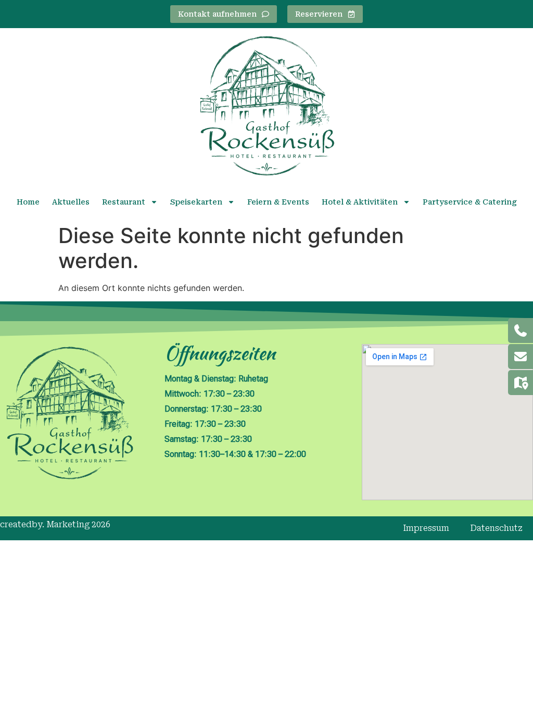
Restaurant (123, 202)
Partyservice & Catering (470, 202)
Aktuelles (71, 202)
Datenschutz (496, 528)
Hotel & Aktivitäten (360, 202)
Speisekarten (196, 202)
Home (28, 202)
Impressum (426, 528)
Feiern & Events (278, 202)
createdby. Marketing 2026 (55, 524)
